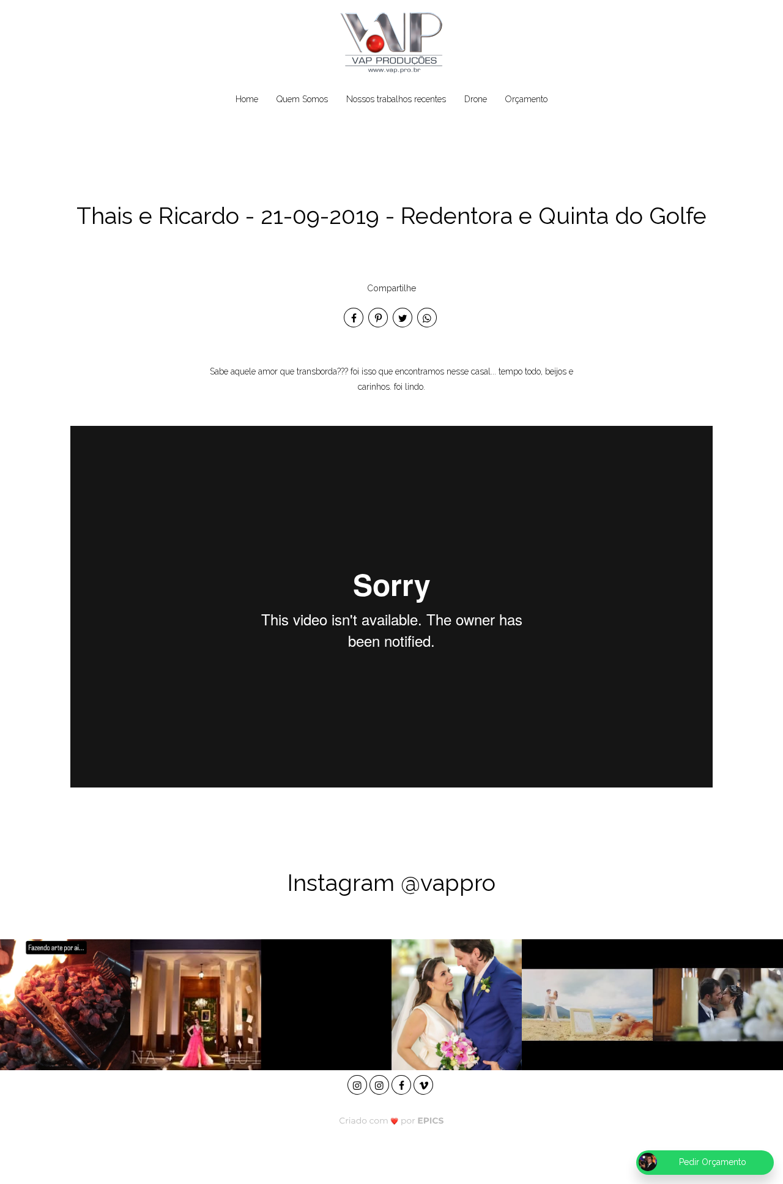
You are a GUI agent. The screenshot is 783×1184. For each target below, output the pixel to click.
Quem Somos (302, 99)
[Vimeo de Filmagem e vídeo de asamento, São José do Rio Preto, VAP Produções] (425, 1083)
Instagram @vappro (391, 882)
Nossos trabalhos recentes (396, 99)
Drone (475, 99)
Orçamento (526, 99)
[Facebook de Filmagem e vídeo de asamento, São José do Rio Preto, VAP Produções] (403, 1083)
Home (247, 99)
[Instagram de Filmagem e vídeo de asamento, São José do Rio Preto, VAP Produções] (358, 1083)
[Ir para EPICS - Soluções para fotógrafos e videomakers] (392, 1120)
